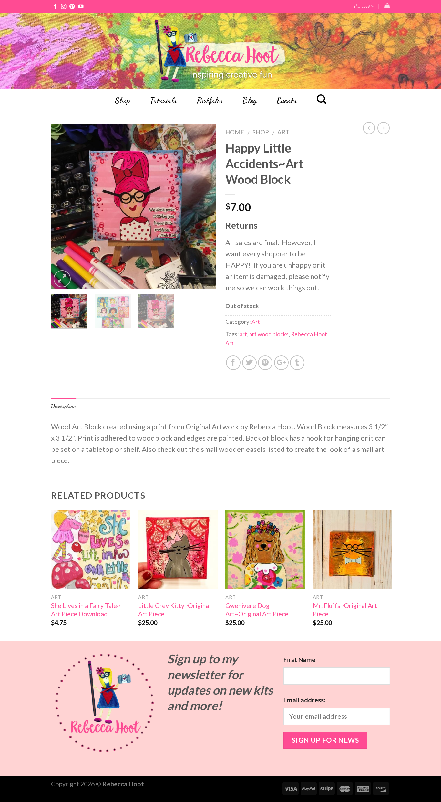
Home (234, 132)
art (243, 334)
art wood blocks (269, 334)
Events (287, 100)
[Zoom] (62, 278)
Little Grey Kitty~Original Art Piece (174, 610)
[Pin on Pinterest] (265, 362)
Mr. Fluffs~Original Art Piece (345, 610)
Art (283, 132)
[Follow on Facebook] (55, 7)
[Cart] (387, 6)
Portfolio (209, 100)
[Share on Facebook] (233, 362)
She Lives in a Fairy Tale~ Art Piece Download (85, 610)
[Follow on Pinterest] (72, 7)
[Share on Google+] (281, 362)
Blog (249, 100)
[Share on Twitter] (249, 362)
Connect (362, 6)
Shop (122, 100)
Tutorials (163, 100)
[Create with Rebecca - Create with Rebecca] (221, 51)
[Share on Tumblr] (297, 362)
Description (63, 405)
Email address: (304, 700)
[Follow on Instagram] (63, 7)
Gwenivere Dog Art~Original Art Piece (256, 610)
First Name (299, 659)
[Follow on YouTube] (80, 7)
